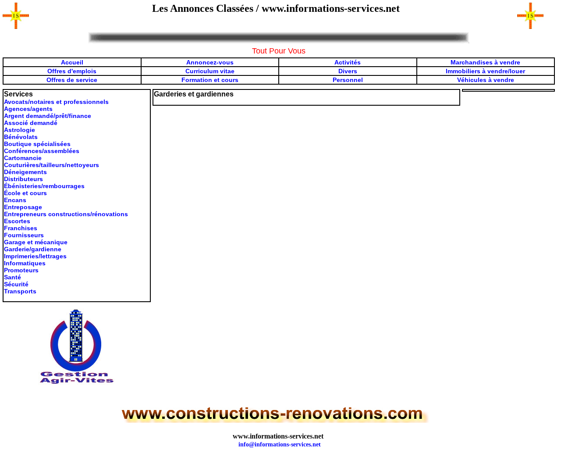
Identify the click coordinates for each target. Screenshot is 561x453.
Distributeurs (23, 178)
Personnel (348, 79)
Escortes (17, 221)
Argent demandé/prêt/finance (47, 115)
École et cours (25, 192)
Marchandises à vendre (485, 62)
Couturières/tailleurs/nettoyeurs (51, 164)
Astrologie (19, 129)
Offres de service (71, 79)
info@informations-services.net (279, 444)
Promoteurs (21, 270)
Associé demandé (30, 122)
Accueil (72, 62)
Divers (347, 71)
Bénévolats (21, 136)
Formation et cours (209, 79)
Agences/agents (28, 108)
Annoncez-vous (210, 62)
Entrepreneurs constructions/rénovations (66, 214)
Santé (12, 277)
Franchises (20, 228)
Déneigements (25, 171)
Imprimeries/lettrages (35, 256)
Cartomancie (23, 157)
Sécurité (16, 284)
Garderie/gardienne (32, 249)
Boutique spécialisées (37, 143)
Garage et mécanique (35, 242)
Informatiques (25, 263)
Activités (347, 62)
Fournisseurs (24, 235)
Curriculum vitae (209, 71)
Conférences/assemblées (41, 150)
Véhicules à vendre (485, 79)
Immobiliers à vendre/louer (485, 71)
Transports (20, 291)
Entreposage (23, 206)
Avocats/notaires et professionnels (56, 101)
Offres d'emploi (70, 71)
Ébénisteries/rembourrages (44, 185)
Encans (15, 199)
